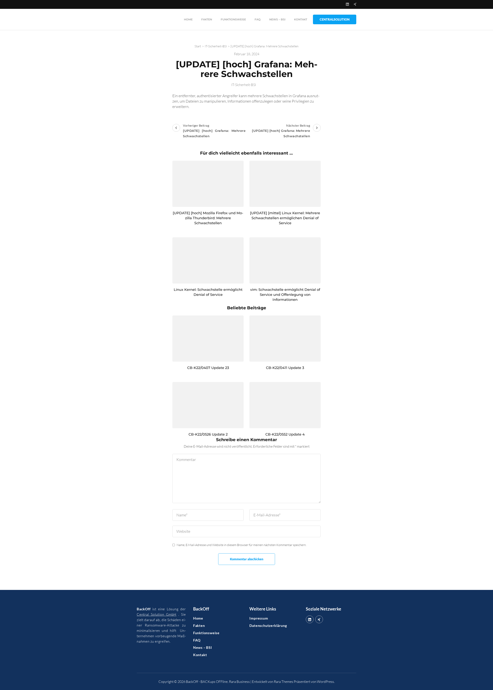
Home (188, 19)
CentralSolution (335, 19)
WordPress (325, 681)
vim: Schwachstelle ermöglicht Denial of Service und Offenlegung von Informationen (285, 295)
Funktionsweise (233, 19)
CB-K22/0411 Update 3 (285, 368)
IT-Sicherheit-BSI (243, 85)
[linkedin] (310, 619)
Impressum (258, 618)
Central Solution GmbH (156, 614)
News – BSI (277, 19)
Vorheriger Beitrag (214, 131)
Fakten (206, 19)
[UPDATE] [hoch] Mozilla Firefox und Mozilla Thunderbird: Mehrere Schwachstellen (208, 218)
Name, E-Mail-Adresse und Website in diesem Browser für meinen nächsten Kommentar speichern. (241, 545)
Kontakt (300, 19)
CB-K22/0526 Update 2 (208, 434)
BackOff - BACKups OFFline (207, 681)
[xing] (319, 619)
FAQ (258, 19)
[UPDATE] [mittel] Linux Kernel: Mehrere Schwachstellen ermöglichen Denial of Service (285, 218)
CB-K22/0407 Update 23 (208, 368)
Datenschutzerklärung (268, 625)
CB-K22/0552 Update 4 (285, 434)
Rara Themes (283, 681)
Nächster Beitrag (281, 131)
